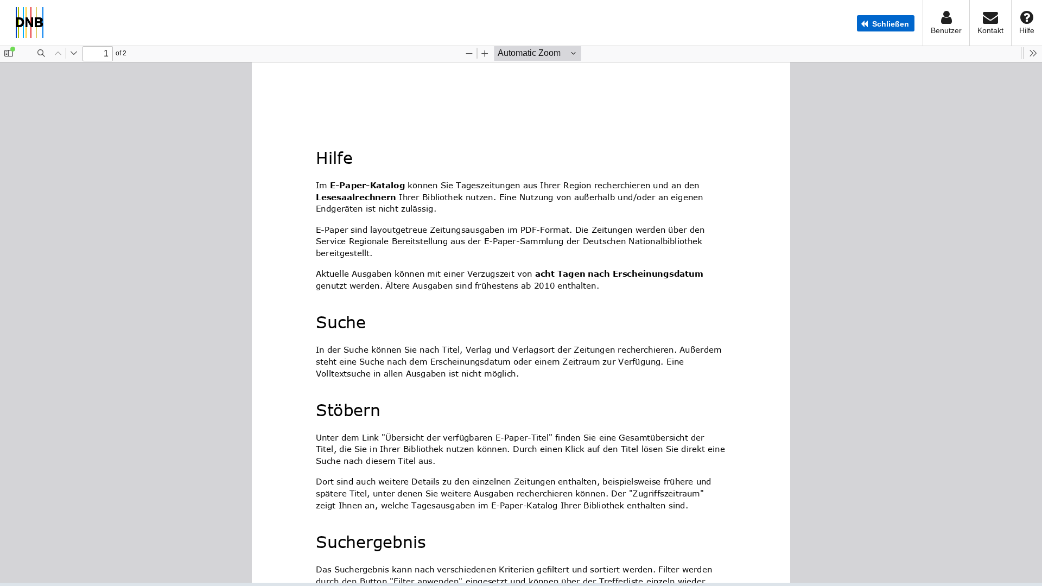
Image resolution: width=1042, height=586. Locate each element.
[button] (885, 23)
